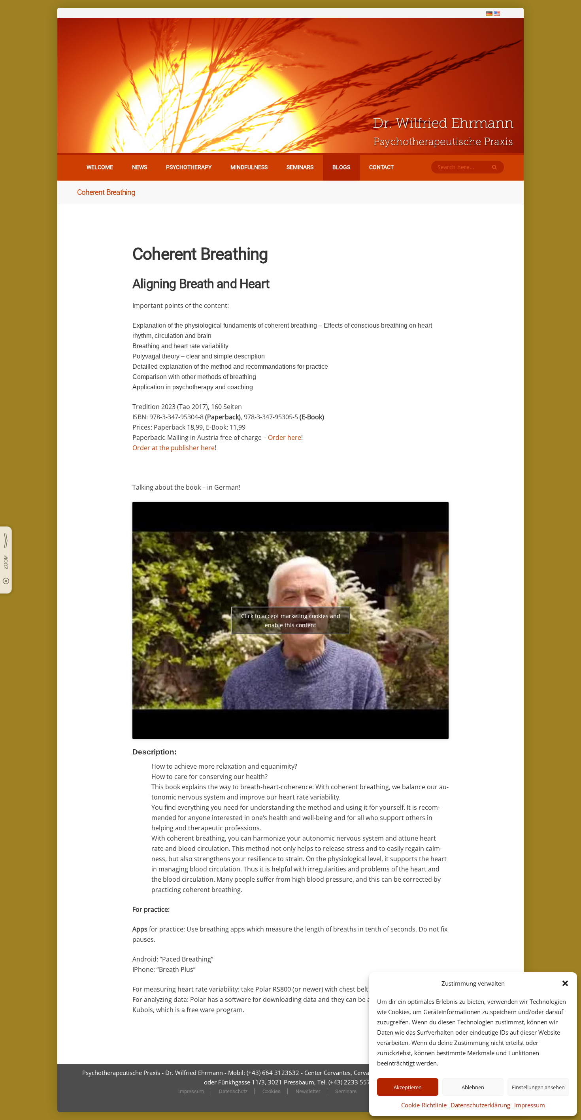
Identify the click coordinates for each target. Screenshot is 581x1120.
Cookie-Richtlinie (424, 1105)
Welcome (100, 167)
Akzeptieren (408, 1087)
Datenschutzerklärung (480, 1105)
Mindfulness (249, 167)
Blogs (341, 167)
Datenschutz (233, 1091)
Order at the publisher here (173, 447)
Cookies (271, 1091)
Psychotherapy (188, 167)
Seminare (346, 1091)
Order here (284, 437)
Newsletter (308, 1091)
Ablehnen (473, 1087)
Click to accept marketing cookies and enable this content (290, 620)
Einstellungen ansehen (538, 1087)
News (139, 167)
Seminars (300, 167)
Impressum (529, 1105)
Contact (381, 167)
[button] (565, 983)
